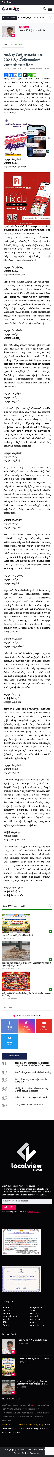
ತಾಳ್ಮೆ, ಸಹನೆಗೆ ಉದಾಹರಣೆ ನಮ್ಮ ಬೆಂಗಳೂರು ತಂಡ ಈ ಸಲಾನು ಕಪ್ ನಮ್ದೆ (26, 994)
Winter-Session (37, 1325)
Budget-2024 (36, 1308)
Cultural (6, 1313)
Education (34, 1313)
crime (33, 1310)
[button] (50, 18)
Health (6, 1319)
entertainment (10, 1316)
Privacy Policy (33, 1212)
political (33, 1322)
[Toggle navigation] (49, 9)
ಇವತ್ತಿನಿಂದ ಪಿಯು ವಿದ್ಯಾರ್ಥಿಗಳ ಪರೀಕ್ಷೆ (31, 1097)
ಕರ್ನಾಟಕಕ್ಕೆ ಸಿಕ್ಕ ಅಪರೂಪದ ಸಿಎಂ (31, 18)
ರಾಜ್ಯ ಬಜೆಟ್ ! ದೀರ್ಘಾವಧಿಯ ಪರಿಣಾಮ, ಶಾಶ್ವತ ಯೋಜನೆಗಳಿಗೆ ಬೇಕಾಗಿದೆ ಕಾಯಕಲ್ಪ (32, 1064)
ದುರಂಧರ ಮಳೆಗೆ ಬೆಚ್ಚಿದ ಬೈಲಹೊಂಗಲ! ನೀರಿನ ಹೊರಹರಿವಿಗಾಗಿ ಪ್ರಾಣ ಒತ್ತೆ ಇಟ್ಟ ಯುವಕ (26, 964)
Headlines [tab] (14, 1056)
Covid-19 (7, 1310)
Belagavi (39, 69)
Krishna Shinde (10, 69)
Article (6, 1308)
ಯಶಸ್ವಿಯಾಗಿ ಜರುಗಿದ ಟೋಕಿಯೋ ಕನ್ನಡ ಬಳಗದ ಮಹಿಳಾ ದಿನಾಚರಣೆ (32, 1090)
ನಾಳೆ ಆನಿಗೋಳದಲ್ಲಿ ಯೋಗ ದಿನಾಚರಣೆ (17, 935)
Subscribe (9, 1207)
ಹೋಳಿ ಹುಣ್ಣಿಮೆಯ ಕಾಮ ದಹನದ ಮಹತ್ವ (33, 1072)
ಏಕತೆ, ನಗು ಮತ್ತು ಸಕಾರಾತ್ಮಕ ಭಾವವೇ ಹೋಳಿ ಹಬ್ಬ (31, 1081)
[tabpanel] (27, 1083)
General (34, 1316)
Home (6, 45)
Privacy (17, 1453)
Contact (25, 1453)
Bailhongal (16, 938)
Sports (6, 1325)
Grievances (35, 1453)
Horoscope (35, 1319)
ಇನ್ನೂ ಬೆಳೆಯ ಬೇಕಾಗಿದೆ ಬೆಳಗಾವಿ (29, 1105)
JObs (5, 1322)
